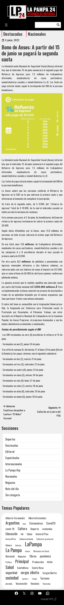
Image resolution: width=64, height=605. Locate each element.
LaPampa (33, 544)
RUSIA (49, 562)
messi (27, 551)
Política (9, 562)
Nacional (10, 556)
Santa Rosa (38, 568)
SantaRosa (22, 568)
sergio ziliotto (30, 573)
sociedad (12, 578)
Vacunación (21, 583)
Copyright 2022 (47, 599)
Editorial (10, 452)
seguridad (11, 573)
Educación (11, 534)
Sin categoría (12, 495)
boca (24, 523)
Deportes (10, 439)
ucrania (9, 583)
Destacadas (12, 34)
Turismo (44, 578)
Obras (33, 556)
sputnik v (25, 578)
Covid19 (50, 523)
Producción (38, 562)
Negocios (10, 482)
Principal (22, 561)
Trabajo (34, 578)
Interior (18, 545)
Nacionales (37, 34)
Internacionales (13, 464)
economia (47, 529)
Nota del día (12, 489)
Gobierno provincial (44, 538)
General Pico (42, 534)
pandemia (45, 556)
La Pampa (14, 550)
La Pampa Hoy (12, 470)
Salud (10, 567)
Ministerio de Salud (41, 551)
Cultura (22, 528)
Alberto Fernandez (15, 518)
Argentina (12, 523)
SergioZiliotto (49, 573)
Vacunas (35, 583)
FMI (22, 534)
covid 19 (10, 529)
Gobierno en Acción (26, 539)
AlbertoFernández (37, 518)
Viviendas (47, 583)
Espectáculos (12, 458)
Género (9, 545)
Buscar (58, 25)
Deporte (34, 529)
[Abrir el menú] (6, 25)
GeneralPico (11, 538)
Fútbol (29, 534)
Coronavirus (36, 523)
